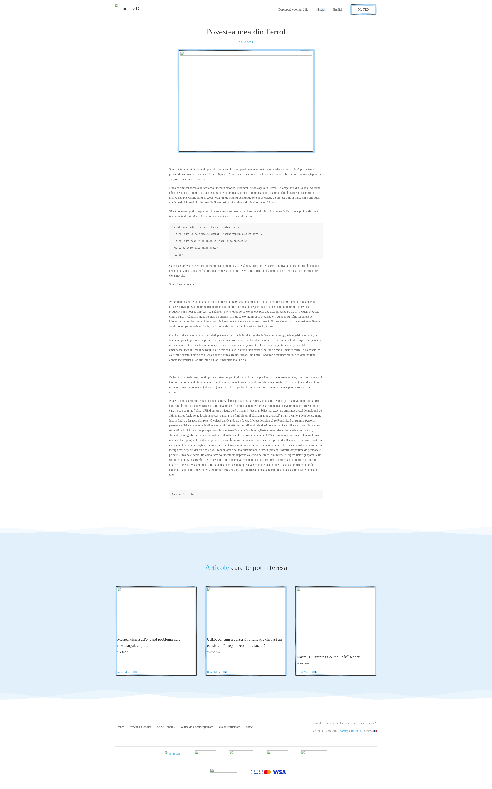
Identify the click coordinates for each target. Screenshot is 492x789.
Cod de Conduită (165, 726)
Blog (321, 9)
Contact (248, 726)
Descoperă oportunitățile (293, 9)
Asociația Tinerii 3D (351, 730)
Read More (124, 672)
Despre (119, 726)
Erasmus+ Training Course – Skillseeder (328, 657)
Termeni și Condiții (139, 726)
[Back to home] (134, 9)
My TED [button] (363, 9)
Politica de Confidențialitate (196, 726)
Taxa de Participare (228, 726)
